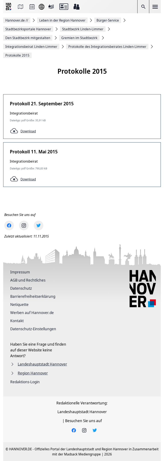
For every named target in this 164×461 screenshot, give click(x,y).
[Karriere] (76, 6)
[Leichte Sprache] (51, 6)
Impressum (20, 272)
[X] (38, 225)
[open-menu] (155, 6)
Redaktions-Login (25, 382)
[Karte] (20, 6)
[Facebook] (9, 225)
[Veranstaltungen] (32, 6)
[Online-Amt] (64, 6)
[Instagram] (24, 225)
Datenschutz (21, 288)
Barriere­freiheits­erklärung (32, 296)
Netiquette (19, 304)
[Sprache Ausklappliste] (41, 6)
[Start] (9, 7)
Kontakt (17, 321)
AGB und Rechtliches (27, 280)
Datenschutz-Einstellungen (33, 329)
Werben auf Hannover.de (32, 312)
